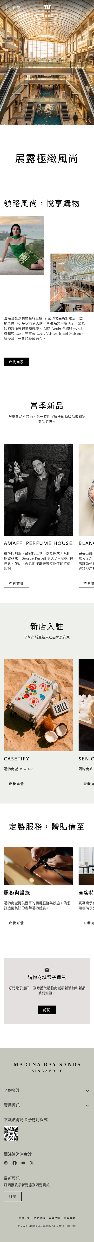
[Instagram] (6, 1164)
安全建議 (54, 1218)
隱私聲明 (39, 1218)
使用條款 (69, 1218)
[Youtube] (23, 1164)
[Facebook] (15, 1164)
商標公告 (24, 1218)
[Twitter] (32, 1164)
